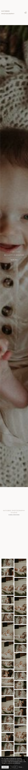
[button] (25, 12)
